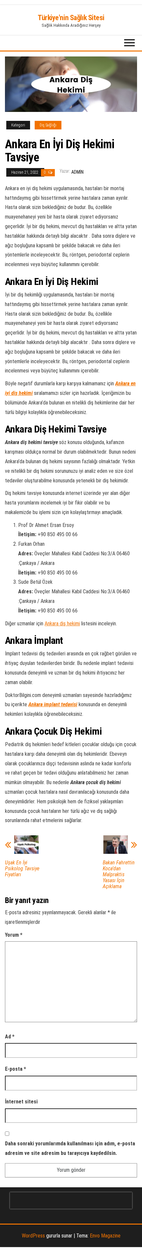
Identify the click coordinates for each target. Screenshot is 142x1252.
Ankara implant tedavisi (52, 704)
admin (77, 172)
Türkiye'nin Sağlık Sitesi (71, 18)
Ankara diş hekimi (62, 623)
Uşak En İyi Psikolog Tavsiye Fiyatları (22, 869)
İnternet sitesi (21, 1101)
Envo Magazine (105, 1236)
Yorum (13, 935)
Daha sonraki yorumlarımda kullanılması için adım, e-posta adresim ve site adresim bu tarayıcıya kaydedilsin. (70, 1148)
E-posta (15, 1069)
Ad (10, 1036)
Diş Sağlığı (48, 125)
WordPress (33, 1236)
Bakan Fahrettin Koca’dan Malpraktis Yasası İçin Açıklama (119, 874)
